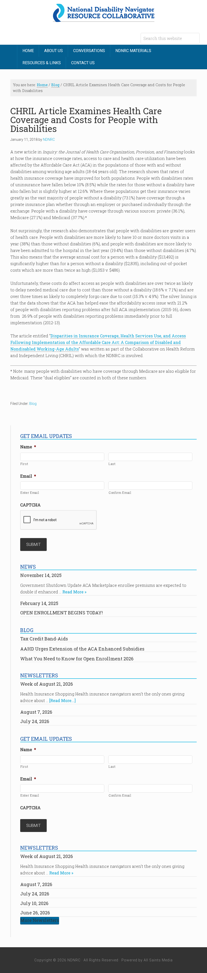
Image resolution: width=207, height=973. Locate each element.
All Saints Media (158, 960)
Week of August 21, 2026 (46, 684)
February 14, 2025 (39, 603)
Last (112, 463)
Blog (33, 404)
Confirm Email (120, 492)
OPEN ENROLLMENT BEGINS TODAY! (61, 613)
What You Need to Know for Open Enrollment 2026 (77, 659)
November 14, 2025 (41, 575)
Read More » (74, 591)
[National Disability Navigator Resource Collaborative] (103, 19)
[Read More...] (62, 700)
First (24, 463)
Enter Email (29, 492)
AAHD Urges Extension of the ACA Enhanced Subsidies (82, 649)
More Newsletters (39, 920)
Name (28, 446)
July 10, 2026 (34, 903)
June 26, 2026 (35, 913)
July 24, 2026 (34, 721)
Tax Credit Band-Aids (44, 639)
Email (28, 476)
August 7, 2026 (36, 712)
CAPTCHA (30, 504)
